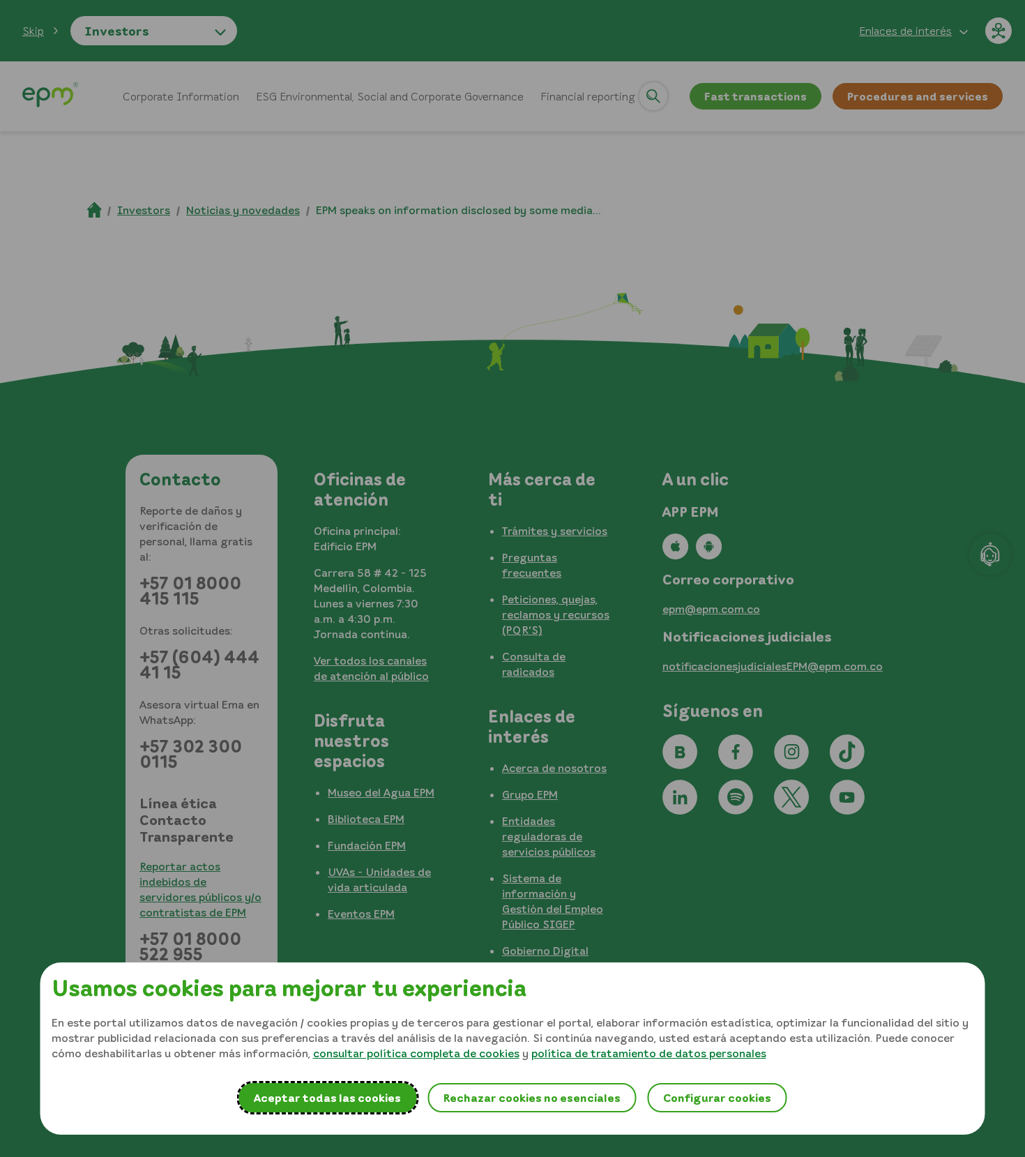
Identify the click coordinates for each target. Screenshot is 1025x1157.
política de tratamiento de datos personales (648, 1053)
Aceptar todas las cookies (327, 1098)
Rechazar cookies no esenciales (532, 1098)
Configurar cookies (717, 1098)
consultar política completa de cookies (416, 1053)
